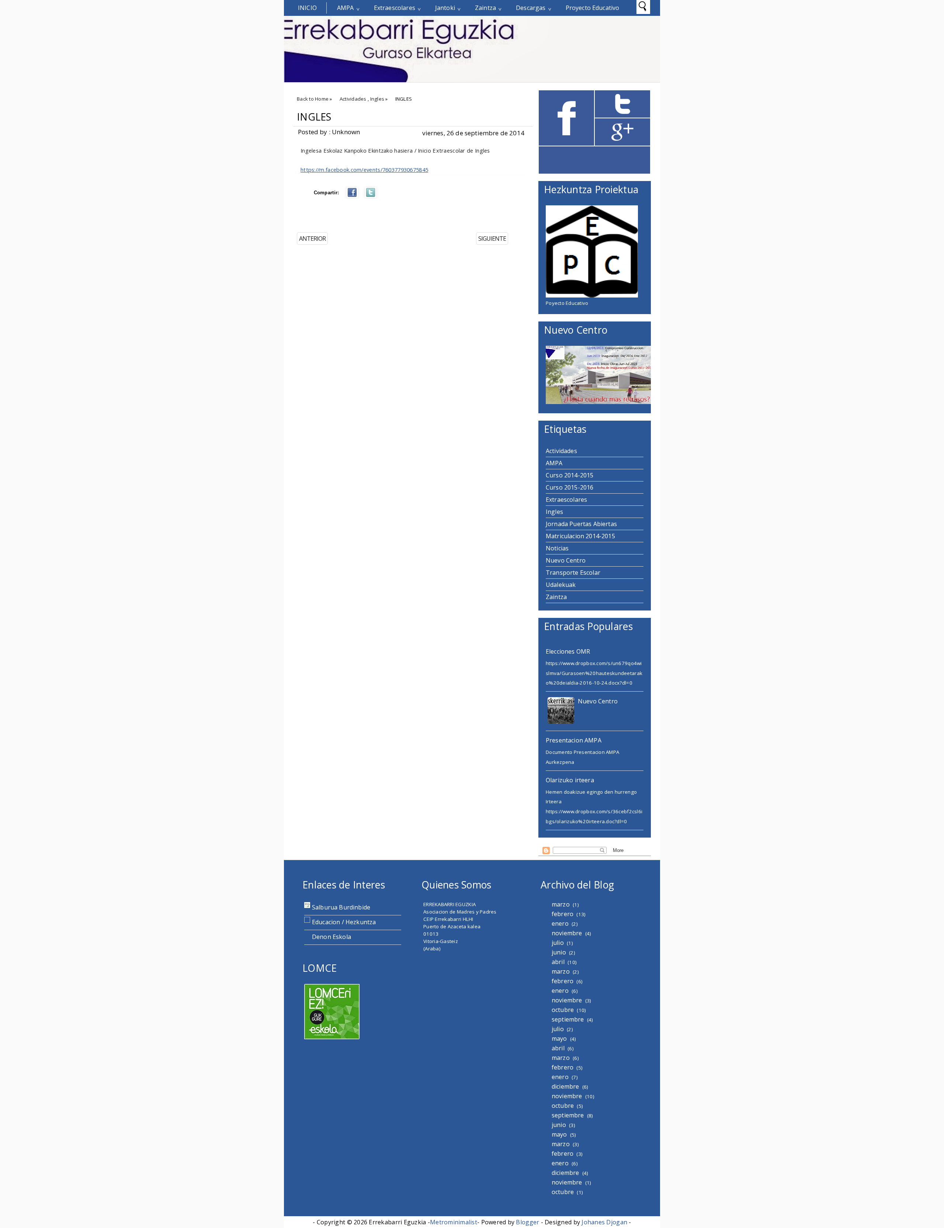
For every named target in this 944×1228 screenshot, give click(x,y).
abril (558, 962)
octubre (563, 1010)
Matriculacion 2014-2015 (580, 536)
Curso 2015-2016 (569, 487)
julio (558, 943)
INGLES (314, 117)
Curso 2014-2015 (569, 475)
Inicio (307, 8)
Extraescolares (394, 8)
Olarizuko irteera (570, 780)
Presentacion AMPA (573, 740)
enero (560, 923)
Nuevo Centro (566, 560)
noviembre (567, 933)
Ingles (377, 98)
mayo (559, 1038)
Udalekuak (561, 585)
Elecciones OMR (568, 651)
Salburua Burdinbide (341, 907)
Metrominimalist (453, 1222)
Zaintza (485, 8)
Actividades (353, 98)
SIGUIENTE (492, 238)
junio (559, 952)
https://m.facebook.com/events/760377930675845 (364, 169)
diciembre (565, 1086)
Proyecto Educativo (593, 8)
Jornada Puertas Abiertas (581, 524)
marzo (561, 904)
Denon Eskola (331, 937)
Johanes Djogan (604, 1222)
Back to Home (313, 98)
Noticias (557, 548)
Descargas (530, 8)
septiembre (568, 1019)
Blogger (527, 1222)
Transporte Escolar (573, 572)
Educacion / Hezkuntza (344, 922)
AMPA (345, 8)
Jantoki (445, 8)
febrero (562, 914)
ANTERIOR (312, 238)
